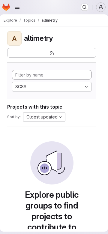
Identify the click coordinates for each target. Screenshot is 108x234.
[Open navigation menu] (17, 7)
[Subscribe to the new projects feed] (51, 53)
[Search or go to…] (84, 7)
